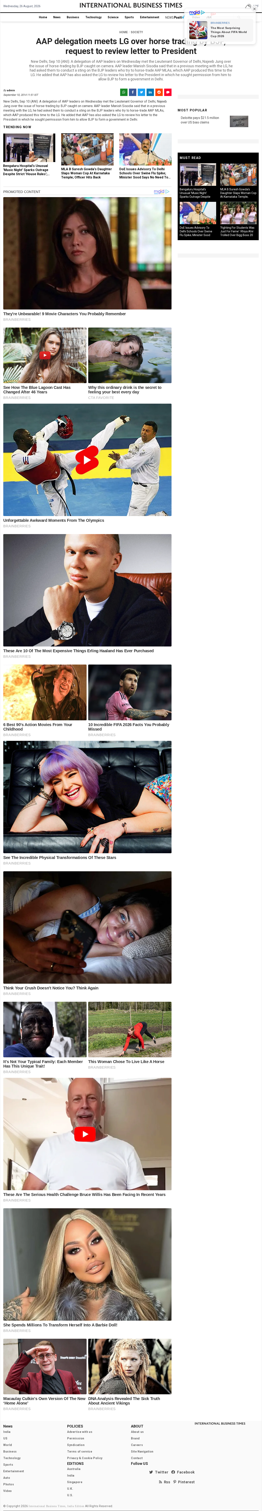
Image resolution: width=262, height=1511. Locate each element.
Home (43, 17)
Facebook (185, 1472)
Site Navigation (142, 1451)
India (7, 1431)
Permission (75, 1438)
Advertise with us (79, 1431)
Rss (166, 1482)
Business (73, 17)
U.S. (70, 1495)
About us (137, 1431)
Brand (135, 1438)
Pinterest (185, 1482)
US (5, 1438)
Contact (137, 1458)
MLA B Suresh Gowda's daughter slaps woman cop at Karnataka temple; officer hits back (86, 173)
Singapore (74, 1482)
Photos (8, 1484)
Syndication (76, 1445)
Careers (137, 1445)
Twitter (160, 1472)
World (7, 1445)
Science (113, 17)
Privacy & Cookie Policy (85, 1458)
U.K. (70, 1488)
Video (7, 1491)
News (57, 17)
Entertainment (149, 17)
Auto (6, 1477)
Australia (73, 1469)
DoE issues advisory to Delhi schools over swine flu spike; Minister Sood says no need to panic (143, 175)
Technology (93, 17)
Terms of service (79, 1451)
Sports (129, 17)
